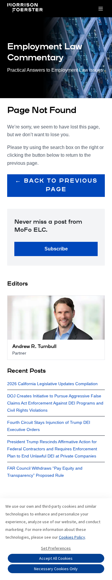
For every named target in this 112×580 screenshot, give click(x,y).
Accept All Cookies (56, 558)
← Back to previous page (56, 185)
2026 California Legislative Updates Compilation (52, 383)
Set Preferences (56, 548)
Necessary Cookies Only (56, 568)
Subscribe (56, 248)
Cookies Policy (72, 537)
